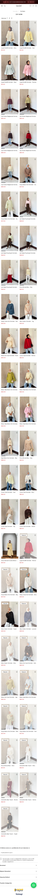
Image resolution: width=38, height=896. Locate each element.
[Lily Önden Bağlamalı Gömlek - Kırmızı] (28, 136)
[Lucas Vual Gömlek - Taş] (9, 512)
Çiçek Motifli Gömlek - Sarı (27, 48)
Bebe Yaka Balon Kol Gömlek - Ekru (9, 424)
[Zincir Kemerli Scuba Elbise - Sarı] (9, 546)
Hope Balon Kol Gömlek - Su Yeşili (9, 219)
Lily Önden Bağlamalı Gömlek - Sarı (9, 184)
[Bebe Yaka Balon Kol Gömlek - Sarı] (28, 375)
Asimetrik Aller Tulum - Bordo (9, 799)
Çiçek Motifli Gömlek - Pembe (28, 82)
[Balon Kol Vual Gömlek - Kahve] (28, 648)
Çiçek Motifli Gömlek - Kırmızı (28, 560)
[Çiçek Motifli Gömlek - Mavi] (9, 67)
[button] (3, 148)
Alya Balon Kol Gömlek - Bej (9, 458)
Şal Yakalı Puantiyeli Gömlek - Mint (9, 253)
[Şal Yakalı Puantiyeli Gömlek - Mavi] (28, 238)
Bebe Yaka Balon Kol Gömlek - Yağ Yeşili (9, 389)
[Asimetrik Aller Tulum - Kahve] (28, 785)
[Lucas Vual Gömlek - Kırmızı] (28, 341)
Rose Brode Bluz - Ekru (7, 765)
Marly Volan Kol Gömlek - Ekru (28, 594)
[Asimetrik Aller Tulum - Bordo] (9, 785)
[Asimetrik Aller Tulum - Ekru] (28, 751)
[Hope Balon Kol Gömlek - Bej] (9, 580)
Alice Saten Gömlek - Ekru (8, 663)
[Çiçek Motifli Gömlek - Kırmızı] (28, 546)
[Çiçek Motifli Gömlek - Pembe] (28, 67)
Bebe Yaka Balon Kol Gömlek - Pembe (28, 424)
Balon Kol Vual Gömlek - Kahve (28, 663)
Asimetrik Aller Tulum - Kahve (28, 799)
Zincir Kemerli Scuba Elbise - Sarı (9, 560)
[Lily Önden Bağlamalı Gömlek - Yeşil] (28, 101)
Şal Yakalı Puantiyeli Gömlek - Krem (9, 287)
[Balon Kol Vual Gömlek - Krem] (9, 341)
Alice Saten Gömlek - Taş (27, 321)
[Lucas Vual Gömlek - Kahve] (28, 512)
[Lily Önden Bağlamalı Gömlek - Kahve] (9, 136)
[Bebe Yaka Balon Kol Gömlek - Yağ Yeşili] (9, 375)
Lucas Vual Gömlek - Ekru (27, 492)
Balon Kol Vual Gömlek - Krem (9, 355)
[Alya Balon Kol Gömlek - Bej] (9, 443)
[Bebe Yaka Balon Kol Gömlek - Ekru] (9, 409)
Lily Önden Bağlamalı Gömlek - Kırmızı (28, 150)
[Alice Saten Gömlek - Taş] (28, 306)
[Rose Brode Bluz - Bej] (28, 272)
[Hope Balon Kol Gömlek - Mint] (9, 716)
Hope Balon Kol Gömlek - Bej (9, 594)
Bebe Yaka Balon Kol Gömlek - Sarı (28, 389)
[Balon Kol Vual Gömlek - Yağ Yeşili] (9, 682)
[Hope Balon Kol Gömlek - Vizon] (28, 170)
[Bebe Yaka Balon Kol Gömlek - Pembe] (28, 409)
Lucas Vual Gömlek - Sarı (8, 492)
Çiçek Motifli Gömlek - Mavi (8, 82)
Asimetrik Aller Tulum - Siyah (9, 834)
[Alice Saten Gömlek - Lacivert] (28, 614)
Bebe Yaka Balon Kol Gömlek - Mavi (28, 697)
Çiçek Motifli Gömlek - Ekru (8, 48)
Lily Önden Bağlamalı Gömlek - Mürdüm (9, 116)
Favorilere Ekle (16, 23)
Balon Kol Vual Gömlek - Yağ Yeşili (9, 697)
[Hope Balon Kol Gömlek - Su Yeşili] (9, 204)
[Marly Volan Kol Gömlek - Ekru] (28, 580)
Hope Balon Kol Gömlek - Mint (9, 731)
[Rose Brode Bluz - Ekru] (9, 751)
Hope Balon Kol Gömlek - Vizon (28, 184)
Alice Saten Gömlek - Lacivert (28, 629)
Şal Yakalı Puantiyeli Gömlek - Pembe (28, 219)
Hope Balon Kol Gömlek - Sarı (28, 731)
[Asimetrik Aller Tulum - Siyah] (9, 819)
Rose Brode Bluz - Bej (26, 287)
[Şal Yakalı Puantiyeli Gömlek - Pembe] (28, 204)
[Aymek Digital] (19, 890)
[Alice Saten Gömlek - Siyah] (9, 614)
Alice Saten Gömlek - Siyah (9, 629)
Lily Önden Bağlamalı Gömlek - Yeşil (28, 116)
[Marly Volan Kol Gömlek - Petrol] (9, 306)
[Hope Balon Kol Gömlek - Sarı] (28, 716)
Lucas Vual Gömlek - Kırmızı (27, 355)
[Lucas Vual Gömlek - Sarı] (9, 477)
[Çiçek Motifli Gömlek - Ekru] (9, 33)
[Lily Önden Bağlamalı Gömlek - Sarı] (9, 170)
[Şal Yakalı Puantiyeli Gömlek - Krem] (9, 272)
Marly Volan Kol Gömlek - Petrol (9, 321)
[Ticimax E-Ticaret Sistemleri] (19, 894)
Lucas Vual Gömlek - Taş (8, 526)
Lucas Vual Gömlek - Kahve (27, 526)
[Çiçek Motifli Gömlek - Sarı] (28, 33)
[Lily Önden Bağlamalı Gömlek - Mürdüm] (9, 101)
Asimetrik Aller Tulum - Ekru (27, 765)
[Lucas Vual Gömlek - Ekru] (28, 477)
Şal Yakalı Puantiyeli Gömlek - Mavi (28, 253)
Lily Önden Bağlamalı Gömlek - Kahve (9, 150)
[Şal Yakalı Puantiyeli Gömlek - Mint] (9, 238)
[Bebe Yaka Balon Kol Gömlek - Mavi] (28, 682)
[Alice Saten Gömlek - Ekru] (9, 648)
